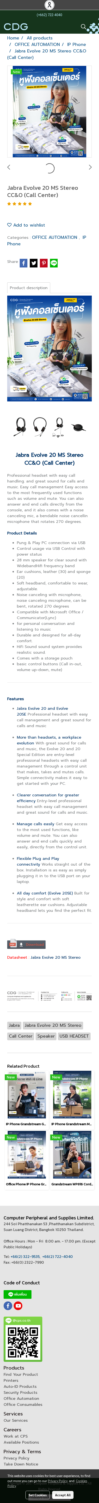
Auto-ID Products (20, 1386)
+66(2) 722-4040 (57, 1256)
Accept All (63, 1495)
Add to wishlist (28, 225)
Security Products (20, 1392)
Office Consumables (23, 1405)
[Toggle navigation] (92, 26)
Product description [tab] (29, 288)
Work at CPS (16, 1436)
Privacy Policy (16, 1458)
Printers (11, 1380)
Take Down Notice (21, 1464)
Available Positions (21, 1442)
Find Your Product (21, 1374)
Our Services (16, 1420)
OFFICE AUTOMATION (55, 237)
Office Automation (21, 1399)
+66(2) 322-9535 (25, 1256)
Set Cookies (38, 1495)
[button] (82, 26)
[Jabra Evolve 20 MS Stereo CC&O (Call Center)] (49, 112)
